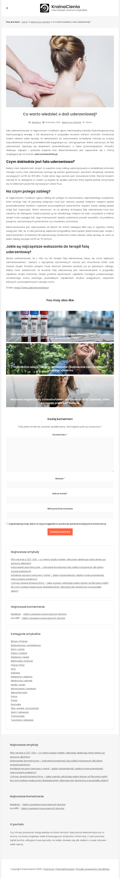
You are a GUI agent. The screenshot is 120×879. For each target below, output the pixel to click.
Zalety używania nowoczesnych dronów (44, 614)
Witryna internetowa (60, 508)
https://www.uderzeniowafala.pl (31, 287)
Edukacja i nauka (20, 657)
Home (24, 22)
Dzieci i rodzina (19, 653)
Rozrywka (16, 704)
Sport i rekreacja (20, 712)
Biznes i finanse (19, 641)
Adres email (60, 493)
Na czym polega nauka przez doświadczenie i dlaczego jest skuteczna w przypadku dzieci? (59, 780)
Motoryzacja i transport (23, 688)
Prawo (14, 700)
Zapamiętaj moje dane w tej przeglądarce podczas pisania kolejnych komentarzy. (58, 523)
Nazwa (60, 478)
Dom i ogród (17, 649)
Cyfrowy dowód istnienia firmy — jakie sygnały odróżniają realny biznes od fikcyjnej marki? (60, 583)
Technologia (18, 716)
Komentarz (60, 434)
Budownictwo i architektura (26, 645)
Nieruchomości (19, 692)
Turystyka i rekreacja (22, 720)
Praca (14, 696)
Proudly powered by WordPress (93, 869)
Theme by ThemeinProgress (58, 869)
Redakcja (36, 122)
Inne (13, 668)
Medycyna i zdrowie (40, 22)
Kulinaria (15, 672)
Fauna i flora (17, 665)
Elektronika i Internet (22, 661)
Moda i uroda (18, 684)
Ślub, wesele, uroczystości (25, 708)
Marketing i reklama (21, 676)
